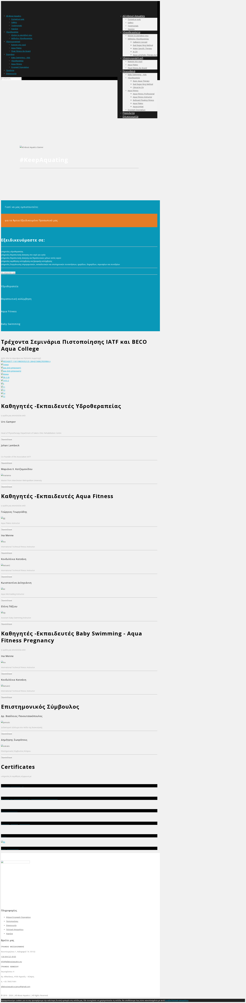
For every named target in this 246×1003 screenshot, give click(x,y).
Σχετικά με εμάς (17, 19)
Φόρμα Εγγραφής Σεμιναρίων (18, 917)
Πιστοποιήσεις (12, 921)
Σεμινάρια (10, 54)
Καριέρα (14, 29)
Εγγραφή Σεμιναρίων (20, 67)
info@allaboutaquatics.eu (11, 961)
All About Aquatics (13, 16)
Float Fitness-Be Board (20, 51)
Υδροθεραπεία (12, 32)
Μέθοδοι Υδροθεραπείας (21, 38)
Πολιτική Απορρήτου (14, 929)
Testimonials (16, 25)
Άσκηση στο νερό (18, 45)
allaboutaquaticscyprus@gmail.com (15, 986)
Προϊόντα (10, 70)
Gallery (14, 22)
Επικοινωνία (11, 73)
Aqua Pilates (16, 48)
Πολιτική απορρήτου (179, 1000)
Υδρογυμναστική (13, 41)
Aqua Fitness (16, 64)
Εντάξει (168, 1000)
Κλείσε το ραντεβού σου (21, 35)
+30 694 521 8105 (8, 956)
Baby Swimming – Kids (20, 57)
